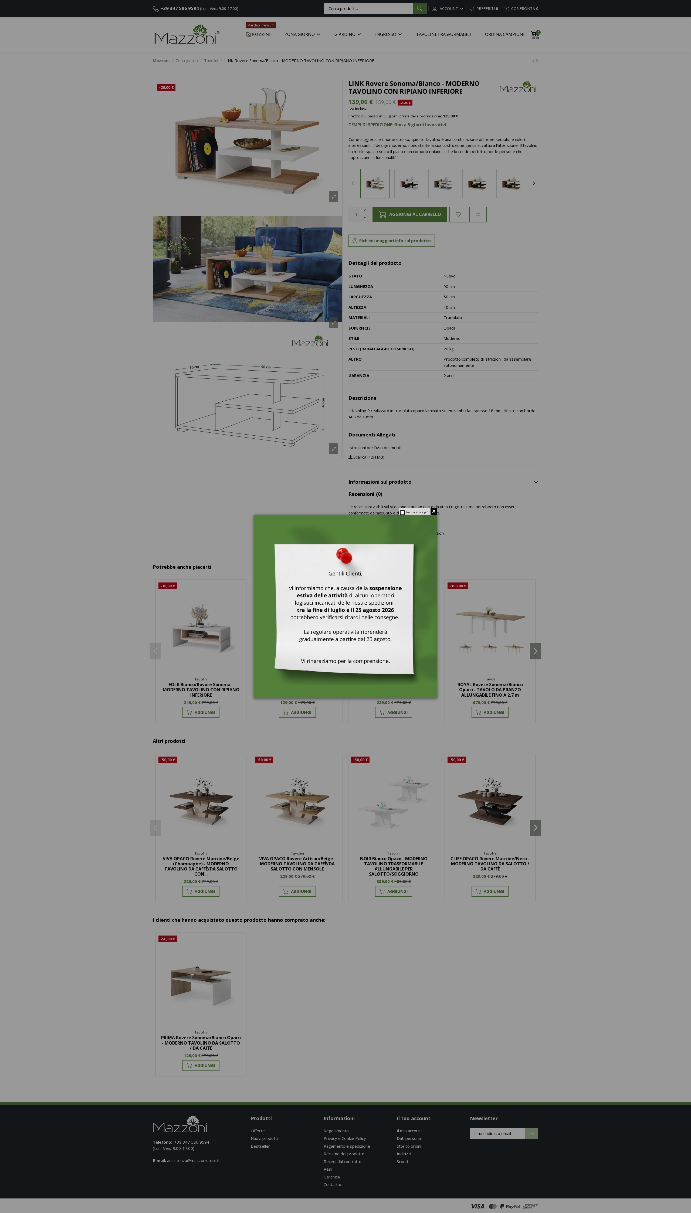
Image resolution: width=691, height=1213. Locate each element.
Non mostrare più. (417, 512)
